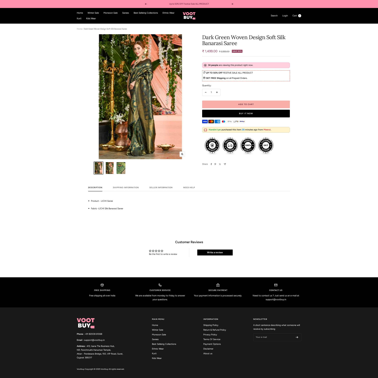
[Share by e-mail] (225, 164)
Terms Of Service (211, 339)
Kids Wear (91, 18)
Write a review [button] (215, 252)
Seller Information (161, 187)
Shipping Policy (210, 325)
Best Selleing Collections (146, 13)
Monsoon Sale (111, 13)
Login (285, 15)
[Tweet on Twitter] (220, 164)
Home (80, 13)
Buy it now (246, 113)
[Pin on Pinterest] (215, 164)
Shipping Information (126, 187)
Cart (296, 15)
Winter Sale (93, 13)
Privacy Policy (210, 334)
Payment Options (212, 344)
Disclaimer (208, 348)
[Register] (297, 337)
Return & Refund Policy (214, 330)
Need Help (189, 187)
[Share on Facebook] (211, 164)
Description (95, 187)
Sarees (125, 13)
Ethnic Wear (168, 13)
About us (207, 353)
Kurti (79, 18)
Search (274, 15)
